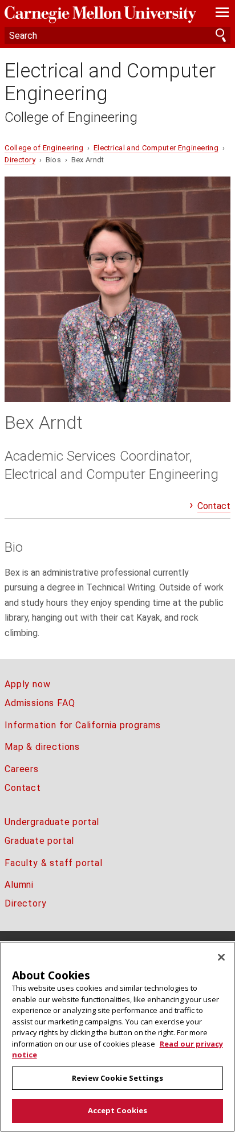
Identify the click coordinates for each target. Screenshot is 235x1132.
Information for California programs (83, 725)
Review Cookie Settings (117, 1078)
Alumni (19, 884)
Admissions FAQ (40, 703)
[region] (117, 1036)
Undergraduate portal (52, 822)
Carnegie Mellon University (100, 14)
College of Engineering (71, 117)
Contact (213, 506)
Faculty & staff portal (54, 863)
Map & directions (42, 746)
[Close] (221, 957)
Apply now (27, 684)
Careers (22, 769)
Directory (20, 159)
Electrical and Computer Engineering (110, 82)
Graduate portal (39, 840)
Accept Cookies (118, 1110)
